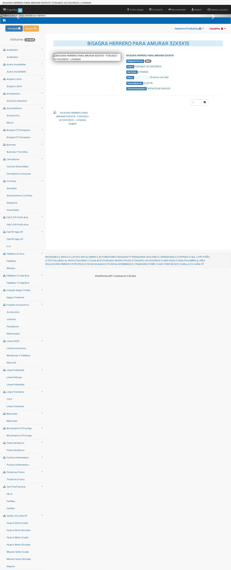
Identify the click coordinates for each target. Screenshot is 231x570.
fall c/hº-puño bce (17, 217)
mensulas (11, 413)
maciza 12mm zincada (19, 559)
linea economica (16, 348)
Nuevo (198, 9)
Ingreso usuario (219, 9)
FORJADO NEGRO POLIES (117, 260)
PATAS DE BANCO (96, 264)
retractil (11, 362)
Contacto (157, 9)
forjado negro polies (18, 290)
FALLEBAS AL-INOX (63, 260)
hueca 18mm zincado (18, 544)
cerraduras (12, 159)
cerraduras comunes (19, 173)
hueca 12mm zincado (18, 530)
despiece (12, 202)
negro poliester (15, 297)
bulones (11, 144)
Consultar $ (142, 77)
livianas (11, 319)
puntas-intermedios (17, 457)
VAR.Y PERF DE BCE (168, 264)
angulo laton (14, 79)
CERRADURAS (167, 256)
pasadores (13, 326)
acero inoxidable (16, 64)
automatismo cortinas (19, 195)
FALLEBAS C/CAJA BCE (88, 260)
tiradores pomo (15, 472)
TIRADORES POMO (145, 264)
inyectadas (13, 210)
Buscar (30, 28)
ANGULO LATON (70, 256)
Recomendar (178, 9)
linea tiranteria (15, 391)
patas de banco (15, 442)
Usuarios (215, 28)
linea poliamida (15, 370)
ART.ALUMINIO (89, 256)
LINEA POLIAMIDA (187, 260)
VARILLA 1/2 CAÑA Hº (192, 264)
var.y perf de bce (15, 486)
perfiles (11, 501)
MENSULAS (48, 264)
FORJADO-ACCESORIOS (146, 260)
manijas (11, 268)
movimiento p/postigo (19, 428)
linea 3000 (12, 341)
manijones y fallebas (18, 355)
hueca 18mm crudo (17, 537)
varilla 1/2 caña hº (16, 515)
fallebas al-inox (15, 253)
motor (10, 122)
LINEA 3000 (168, 260)
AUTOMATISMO (107, 256)
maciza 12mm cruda (18, 551)
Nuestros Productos (187, 28)
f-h (8, 246)
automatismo (14, 108)
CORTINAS (182, 256)
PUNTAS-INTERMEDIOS (120, 264)
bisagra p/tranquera (18, 130)
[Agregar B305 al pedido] (204, 102)
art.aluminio (13, 93)
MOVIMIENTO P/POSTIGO (70, 264)
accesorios (13, 115)
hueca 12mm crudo (17, 523)
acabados (12, 49)
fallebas (11, 261)
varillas (11, 508)
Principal (13, 28)
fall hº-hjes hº (14, 232)
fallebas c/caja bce (17, 275)
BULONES (152, 256)
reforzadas (13, 333)
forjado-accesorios (17, 304)
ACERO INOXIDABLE (48, 256)
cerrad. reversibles (18, 166)
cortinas (11, 181)
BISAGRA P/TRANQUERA (131, 256)
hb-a (9, 494)
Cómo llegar (136, 9)
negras (11, 566)
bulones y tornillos (17, 151)
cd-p (9, 399)
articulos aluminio (17, 100)
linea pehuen (14, 377)
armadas (12, 188)
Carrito (13, 10)
